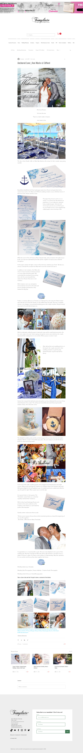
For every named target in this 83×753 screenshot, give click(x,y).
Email (38, 714)
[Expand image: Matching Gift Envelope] (41, 604)
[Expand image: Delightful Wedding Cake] (25, 620)
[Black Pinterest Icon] (25, 730)
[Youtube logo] (15, 730)
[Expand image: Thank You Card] (57, 604)
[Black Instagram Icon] (22, 730)
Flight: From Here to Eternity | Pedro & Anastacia (41, 667)
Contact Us (17, 734)
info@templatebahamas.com (16, 726)
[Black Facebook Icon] (18, 730)
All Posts (12, 50)
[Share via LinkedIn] (24, 640)
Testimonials (24, 734)
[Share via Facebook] (18, 640)
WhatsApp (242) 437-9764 (16, 725)
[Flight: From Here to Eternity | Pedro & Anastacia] (41, 659)
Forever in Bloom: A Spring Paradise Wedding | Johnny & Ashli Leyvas (19, 667)
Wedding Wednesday (21, 50)
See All (70, 651)
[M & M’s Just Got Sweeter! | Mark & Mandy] (62, 659)
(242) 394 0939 (14, 724)
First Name (39, 721)
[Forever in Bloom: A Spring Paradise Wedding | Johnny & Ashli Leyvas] (20, 659)
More (58, 50)
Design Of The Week (40, 50)
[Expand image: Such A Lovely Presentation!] (41, 588)
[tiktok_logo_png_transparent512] (11, 730)
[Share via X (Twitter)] (21, 640)
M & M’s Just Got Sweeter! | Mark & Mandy (61, 667)
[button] (59, 34)
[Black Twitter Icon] (28, 730)
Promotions (31, 50)
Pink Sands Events (50, 50)
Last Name (39, 728)
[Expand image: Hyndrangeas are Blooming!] (57, 588)
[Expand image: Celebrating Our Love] (25, 588)
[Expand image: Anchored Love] (57, 620)
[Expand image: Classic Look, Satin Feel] (25, 604)
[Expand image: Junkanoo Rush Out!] (41, 620)
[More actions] (64, 59)
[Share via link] (27, 640)
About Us (12, 734)
